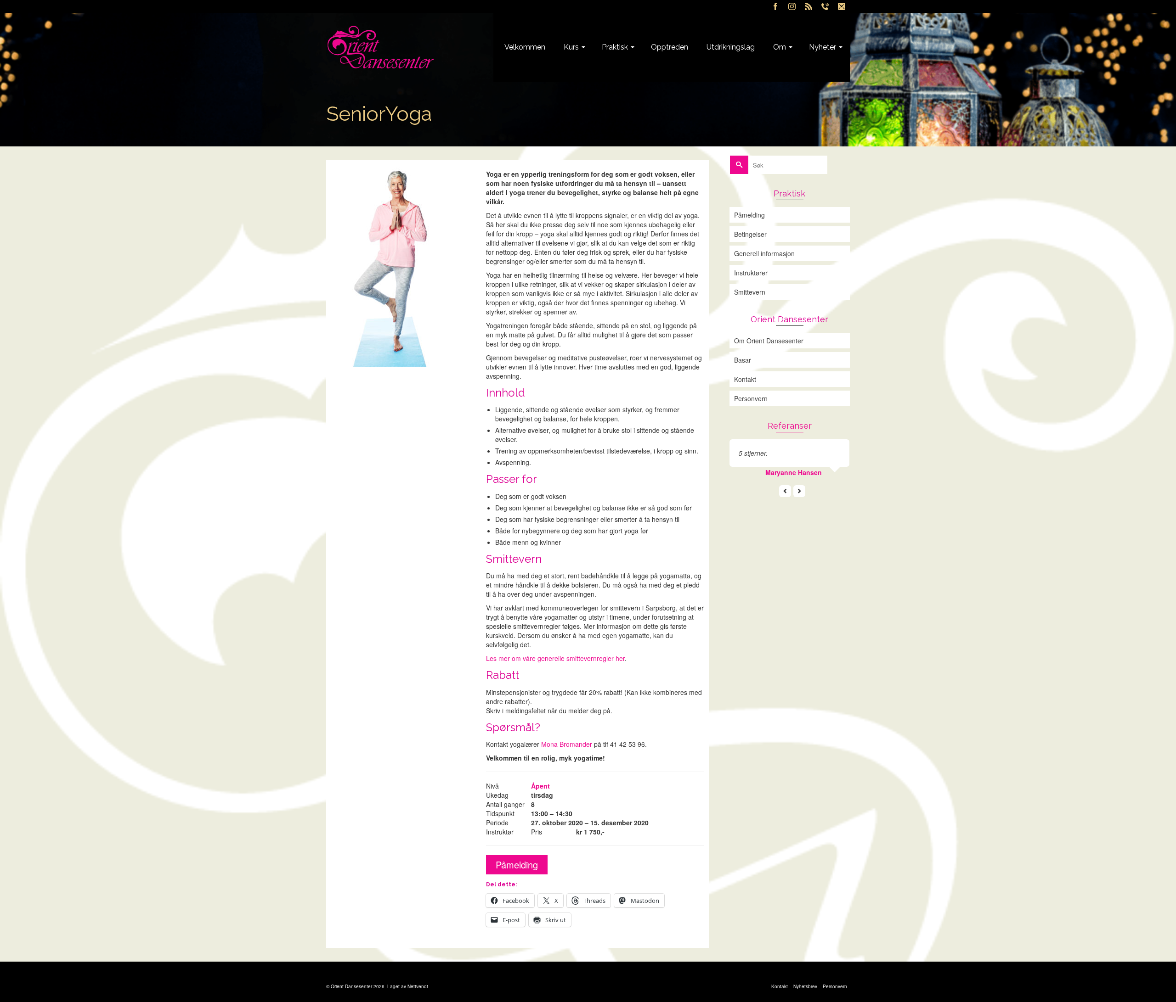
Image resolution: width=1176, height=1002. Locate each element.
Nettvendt (417, 986)
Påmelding (517, 864)
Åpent (540, 785)
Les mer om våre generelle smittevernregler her (555, 658)
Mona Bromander (566, 744)
